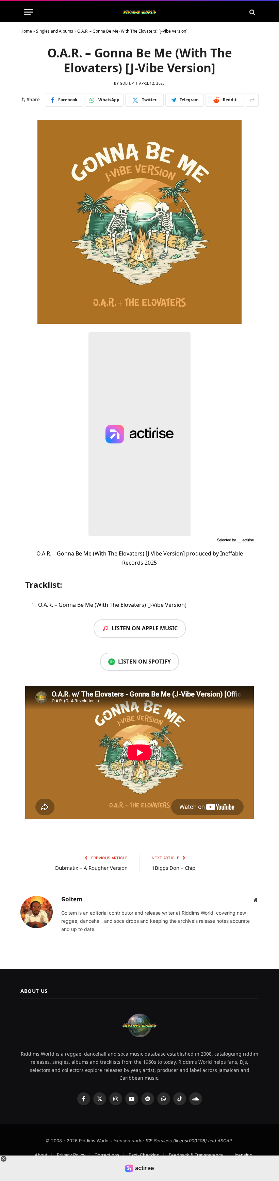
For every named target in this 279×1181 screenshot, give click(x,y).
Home (26, 31)
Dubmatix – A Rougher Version (91, 867)
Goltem (127, 83)
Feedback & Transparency (196, 1155)
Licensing (242, 1155)
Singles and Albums (54, 31)
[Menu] (28, 12)
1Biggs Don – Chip (173, 867)
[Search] (251, 12)
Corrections (107, 1155)
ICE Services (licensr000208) (176, 1140)
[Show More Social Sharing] (252, 100)
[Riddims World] (139, 12)
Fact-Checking (144, 1155)
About (41, 1155)
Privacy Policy (71, 1155)
